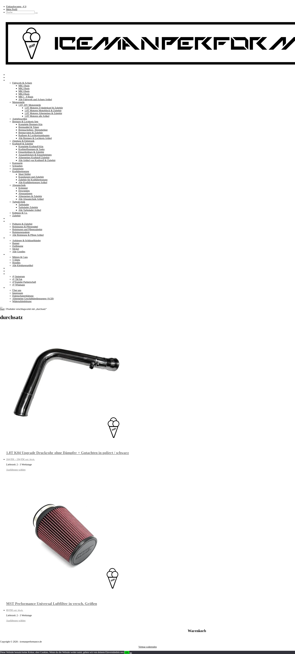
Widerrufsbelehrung (21, 301)
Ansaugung (18, 168)
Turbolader (23, 204)
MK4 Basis (24, 94)
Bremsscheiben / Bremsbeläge (33, 130)
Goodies (10, 237)
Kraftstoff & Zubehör (22, 143)
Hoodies (16, 262)
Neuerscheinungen (15, 77)
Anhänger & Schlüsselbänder (26, 240)
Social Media (12, 273)
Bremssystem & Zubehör (30, 132)
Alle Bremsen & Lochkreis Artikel (35, 138)
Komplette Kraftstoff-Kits (30, 146)
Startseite (10, 74)
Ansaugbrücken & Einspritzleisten (35, 154)
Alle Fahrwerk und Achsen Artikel (35, 99)
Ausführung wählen (16, 469)
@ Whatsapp (18, 284)
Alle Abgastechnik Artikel (31, 199)
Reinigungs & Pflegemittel (25, 226)
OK (126, 652)
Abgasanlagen (25, 193)
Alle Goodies (18, 251)
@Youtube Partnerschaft (24, 282)
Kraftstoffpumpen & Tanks (31, 149)
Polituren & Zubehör (22, 224)
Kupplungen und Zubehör (31, 177)
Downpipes (24, 190)
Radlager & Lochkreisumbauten (33, 135)
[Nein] (131, 653)
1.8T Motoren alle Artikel (37, 116)
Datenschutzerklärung (22, 296)
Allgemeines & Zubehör (30, 196)
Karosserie (17, 163)
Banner (15, 243)
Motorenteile (18, 102)
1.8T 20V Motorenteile (29, 105)
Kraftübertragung (20, 171)
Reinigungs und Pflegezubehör (27, 229)
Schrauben (17, 166)
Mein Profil (11, 9)
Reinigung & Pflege (16, 221)
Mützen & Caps (20, 257)
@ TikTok (17, 279)
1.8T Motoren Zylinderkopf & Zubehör (44, 107)
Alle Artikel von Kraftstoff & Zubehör (36, 160)
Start (2, 309)
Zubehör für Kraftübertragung (32, 179)
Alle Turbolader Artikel (29, 210)
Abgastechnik (19, 185)
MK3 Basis (24, 91)
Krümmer (23, 188)
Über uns (10, 287)
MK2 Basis (24, 88)
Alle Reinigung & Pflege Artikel (28, 235)
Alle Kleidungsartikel (22, 265)
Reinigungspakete (21, 232)
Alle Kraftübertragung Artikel (32, 182)
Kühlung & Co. (20, 213)
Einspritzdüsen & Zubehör (31, 152)
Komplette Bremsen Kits (30, 124)
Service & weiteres (15, 271)
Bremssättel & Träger (28, 127)
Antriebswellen (19, 119)
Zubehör (16, 215)
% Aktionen (12, 268)
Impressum (17, 293)
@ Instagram (18, 276)
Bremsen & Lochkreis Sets (25, 121)
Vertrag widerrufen (147, 647)
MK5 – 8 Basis (25, 96)
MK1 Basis (24, 85)
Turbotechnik (18, 201)
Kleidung (10, 254)
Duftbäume (17, 246)
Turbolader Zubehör (28, 207)
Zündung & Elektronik (23, 141)
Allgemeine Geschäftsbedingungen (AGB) (33, 298)
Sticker (15, 248)
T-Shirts (16, 260)
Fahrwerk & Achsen (22, 83)
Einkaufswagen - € (16, 6)
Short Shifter (24, 174)
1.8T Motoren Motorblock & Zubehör (43, 110)
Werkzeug (11, 218)
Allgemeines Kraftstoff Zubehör (33, 157)
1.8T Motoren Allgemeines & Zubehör (43, 113)
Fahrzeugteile (12, 80)
